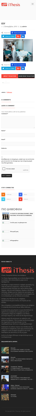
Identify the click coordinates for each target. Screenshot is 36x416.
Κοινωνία (13, 348)
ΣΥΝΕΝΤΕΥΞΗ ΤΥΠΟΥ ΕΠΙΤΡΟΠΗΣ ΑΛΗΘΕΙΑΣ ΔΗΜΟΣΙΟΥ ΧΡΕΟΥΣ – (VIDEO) (22, 388)
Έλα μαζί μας (14, 231)
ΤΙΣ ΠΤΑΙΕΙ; (14, 396)
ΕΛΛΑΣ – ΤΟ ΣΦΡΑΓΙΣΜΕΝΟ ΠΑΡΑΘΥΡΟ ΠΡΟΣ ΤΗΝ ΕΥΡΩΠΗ (21, 359)
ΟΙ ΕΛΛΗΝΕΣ (14, 376)
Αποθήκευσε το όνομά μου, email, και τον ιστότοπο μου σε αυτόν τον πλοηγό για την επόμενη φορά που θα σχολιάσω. (17, 161)
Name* (3, 130)
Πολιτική (20, 366)
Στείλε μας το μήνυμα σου (18, 222)
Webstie (4, 148)
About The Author (9, 76)
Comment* (4, 113)
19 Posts (9, 92)
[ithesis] (11, 4)
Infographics (14, 240)
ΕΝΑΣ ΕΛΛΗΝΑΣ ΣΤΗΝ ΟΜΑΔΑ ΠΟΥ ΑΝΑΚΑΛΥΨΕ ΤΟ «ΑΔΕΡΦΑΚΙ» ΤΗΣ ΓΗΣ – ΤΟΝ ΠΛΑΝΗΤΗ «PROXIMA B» (22, 379)
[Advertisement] (18, 16)
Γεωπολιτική (14, 366)
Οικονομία (13, 395)
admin (24, 26)
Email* (3, 139)
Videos (12, 385)
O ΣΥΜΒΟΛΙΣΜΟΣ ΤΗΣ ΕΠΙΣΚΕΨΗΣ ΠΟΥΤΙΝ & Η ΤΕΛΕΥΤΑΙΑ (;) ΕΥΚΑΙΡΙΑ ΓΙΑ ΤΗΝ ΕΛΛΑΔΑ (22, 370)
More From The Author (26, 76)
